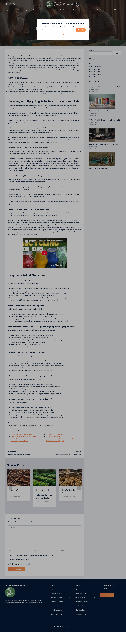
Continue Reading (63, 35)
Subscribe (81, 30)
